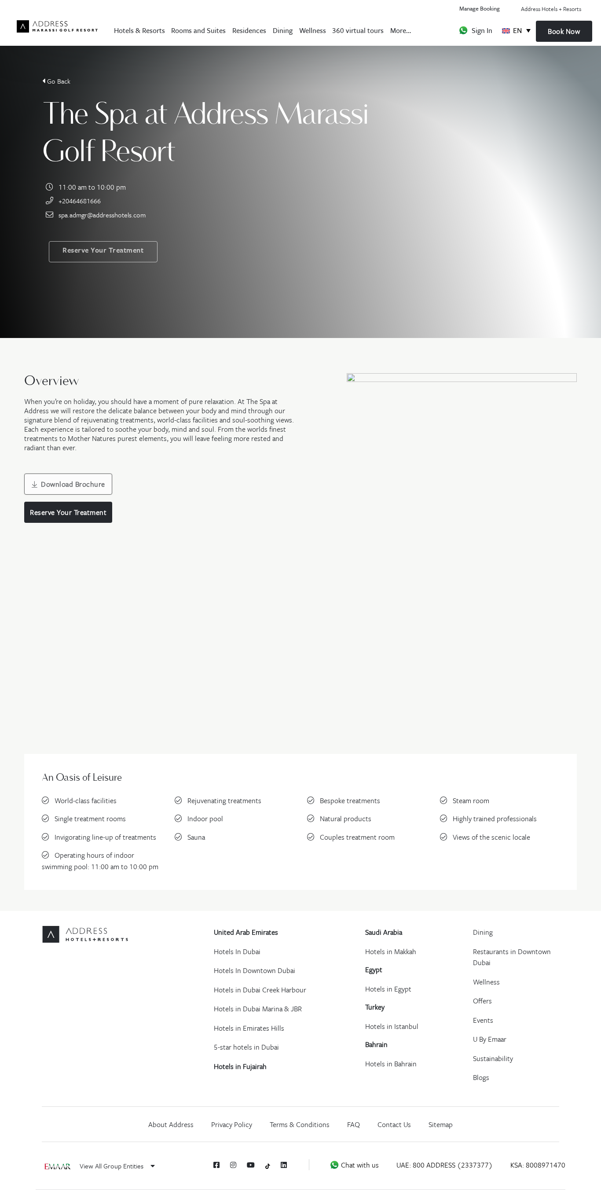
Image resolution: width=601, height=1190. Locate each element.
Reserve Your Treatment (102, 250)
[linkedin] (284, 1164)
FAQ (353, 1124)
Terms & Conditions (300, 1124)
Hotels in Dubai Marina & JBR (258, 1008)
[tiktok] (267, 1165)
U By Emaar (489, 1039)
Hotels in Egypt (388, 989)
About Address (171, 1124)
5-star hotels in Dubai (246, 1047)
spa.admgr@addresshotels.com (102, 215)
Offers (482, 1000)
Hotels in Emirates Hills (249, 1028)
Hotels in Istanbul (391, 1026)
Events (483, 1020)
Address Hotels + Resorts (551, 8)
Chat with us (359, 1165)
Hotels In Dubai (237, 951)
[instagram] (233, 1164)
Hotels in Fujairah (240, 1066)
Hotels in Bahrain (391, 1063)
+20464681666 (80, 201)
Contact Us (394, 1124)
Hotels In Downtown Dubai (254, 970)
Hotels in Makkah (390, 951)
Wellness (312, 30)
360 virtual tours (358, 30)
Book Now (564, 31)
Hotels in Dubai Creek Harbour (260, 989)
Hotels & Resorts (139, 30)
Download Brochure (73, 484)
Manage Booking (479, 8)
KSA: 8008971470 (537, 1165)
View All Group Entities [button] (112, 1166)
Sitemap (441, 1124)
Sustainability (493, 1058)
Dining (283, 30)
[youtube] (251, 1164)
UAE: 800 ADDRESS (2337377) (444, 1165)
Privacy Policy (231, 1124)
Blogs (481, 1077)
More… (400, 30)
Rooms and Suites (198, 30)
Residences (249, 30)
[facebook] (216, 1164)
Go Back (58, 81)
